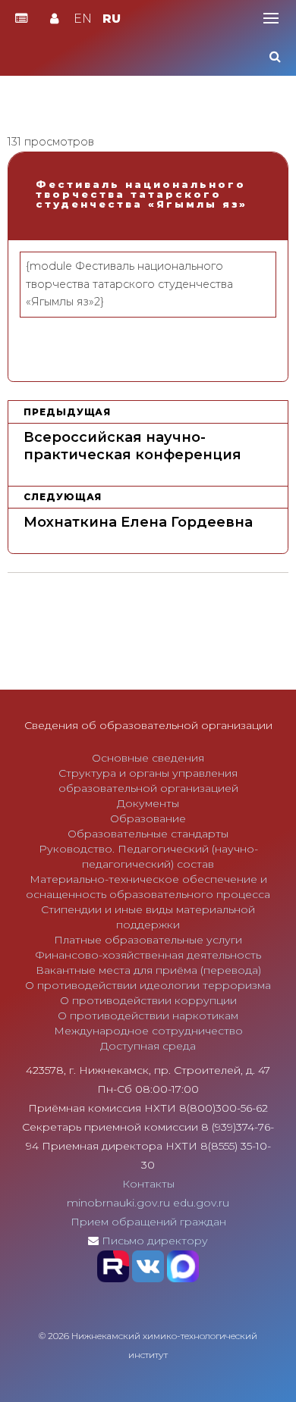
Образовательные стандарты (148, 833)
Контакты (148, 1184)
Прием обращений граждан (148, 1221)
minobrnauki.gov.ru (118, 1203)
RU (111, 18)
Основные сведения (148, 758)
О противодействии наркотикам (148, 1015)
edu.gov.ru (201, 1203)
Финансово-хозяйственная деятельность (148, 955)
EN (83, 18)
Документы (148, 803)
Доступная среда (148, 1046)
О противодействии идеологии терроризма (148, 985)
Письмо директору (155, 1240)
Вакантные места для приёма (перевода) (148, 970)
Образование (148, 818)
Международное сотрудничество (148, 1030)
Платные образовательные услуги (148, 940)
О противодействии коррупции (148, 1000)
